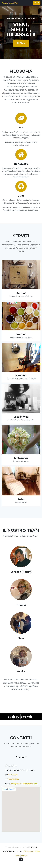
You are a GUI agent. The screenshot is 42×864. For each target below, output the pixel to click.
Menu (36, 3)
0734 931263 (13, 775)
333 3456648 (13, 779)
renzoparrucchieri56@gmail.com (23, 783)
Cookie (24, 855)
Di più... (21, 43)
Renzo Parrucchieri (10, 2)
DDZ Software (28, 851)
